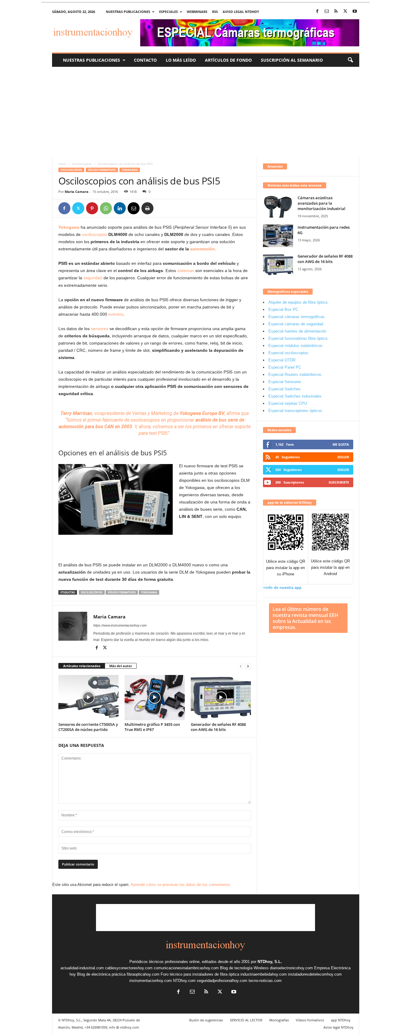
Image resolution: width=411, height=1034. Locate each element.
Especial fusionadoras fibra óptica (297, 338)
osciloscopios (94, 234)
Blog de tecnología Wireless (244, 968)
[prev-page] (241, 666)
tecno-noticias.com (265, 980)
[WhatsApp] (106, 208)
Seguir (343, 457)
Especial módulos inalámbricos (295, 345)
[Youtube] (354, 11)
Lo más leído (181, 60)
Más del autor (120, 666)
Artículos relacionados (81, 666)
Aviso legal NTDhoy (241, 11)
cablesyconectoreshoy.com (129, 968)
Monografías (279, 1020)
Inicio (62, 164)
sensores (99, 328)
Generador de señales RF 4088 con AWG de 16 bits (218, 727)
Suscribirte (339, 482)
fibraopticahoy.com (143, 974)
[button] (350, 60)
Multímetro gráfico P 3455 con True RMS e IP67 (152, 727)
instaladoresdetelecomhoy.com (315, 974)
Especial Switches (284, 389)
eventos (115, 314)
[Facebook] (317, 11)
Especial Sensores (284, 381)
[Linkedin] (120, 208)
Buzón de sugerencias (206, 1020)
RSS (215, 11)
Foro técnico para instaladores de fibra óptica (200, 974)
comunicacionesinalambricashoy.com (186, 968)
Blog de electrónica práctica (101, 974)
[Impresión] (147, 208)
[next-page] (248, 666)
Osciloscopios (82, 164)
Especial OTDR (281, 360)
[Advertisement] (205, 112)
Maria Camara (76, 191)
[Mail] (326, 11)
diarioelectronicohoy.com (291, 968)
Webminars (197, 11)
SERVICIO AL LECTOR (246, 1020)
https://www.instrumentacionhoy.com (120, 625)
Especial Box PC (283, 309)
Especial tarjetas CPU (287, 403)
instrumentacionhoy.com (150, 980)
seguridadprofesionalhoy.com (222, 980)
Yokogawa (130, 170)
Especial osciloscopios (288, 353)
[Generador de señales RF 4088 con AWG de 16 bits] (221, 697)
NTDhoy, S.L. (270, 961)
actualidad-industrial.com (82, 968)
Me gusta (340, 444)
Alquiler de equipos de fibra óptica (297, 302)
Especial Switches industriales (295, 396)
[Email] (134, 208)
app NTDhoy (341, 1020)
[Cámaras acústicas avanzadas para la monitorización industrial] (278, 206)
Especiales (168, 11)
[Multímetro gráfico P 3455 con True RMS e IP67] (155, 697)
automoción (202, 248)
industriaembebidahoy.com (263, 974)
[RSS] (336, 11)
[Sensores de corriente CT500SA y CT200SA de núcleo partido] (88, 697)
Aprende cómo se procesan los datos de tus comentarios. (181, 884)
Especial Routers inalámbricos (294, 374)
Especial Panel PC (284, 367)
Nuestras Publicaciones (91, 60)
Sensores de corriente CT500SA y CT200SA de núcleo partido (88, 727)
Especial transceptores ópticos (295, 410)
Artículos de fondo (228, 60)
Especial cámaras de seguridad (295, 324)
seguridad (92, 277)
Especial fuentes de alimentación (297, 331)
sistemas (185, 270)
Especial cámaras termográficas (296, 316)
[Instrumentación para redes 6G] (278, 235)
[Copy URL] (161, 208)
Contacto (145, 60)
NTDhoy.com (184, 980)
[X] (345, 11)
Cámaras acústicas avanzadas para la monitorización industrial (321, 203)
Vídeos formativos (102, 170)
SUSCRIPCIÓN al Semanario (292, 60)
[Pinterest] (92, 208)
